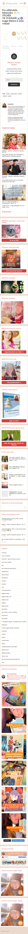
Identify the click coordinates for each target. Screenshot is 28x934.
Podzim (3, 637)
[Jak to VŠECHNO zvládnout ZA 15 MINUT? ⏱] (5, 467)
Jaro (3, 565)
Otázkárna (4, 631)
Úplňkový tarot (5, 650)
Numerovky (4, 618)
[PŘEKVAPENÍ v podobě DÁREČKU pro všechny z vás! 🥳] (5, 494)
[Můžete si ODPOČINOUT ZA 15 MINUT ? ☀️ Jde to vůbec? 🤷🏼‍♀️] (5, 476)
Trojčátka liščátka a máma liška (9, 646)
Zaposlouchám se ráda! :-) (14, 352)
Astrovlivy (4, 552)
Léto (3, 587)
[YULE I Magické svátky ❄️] (5, 485)
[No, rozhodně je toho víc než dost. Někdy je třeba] (14, 799)
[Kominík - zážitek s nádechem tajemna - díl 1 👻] (14, 167)
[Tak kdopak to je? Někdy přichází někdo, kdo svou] (14, 825)
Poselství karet (5, 640)
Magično (4, 603)
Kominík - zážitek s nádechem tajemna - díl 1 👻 (13, 177)
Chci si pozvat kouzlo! (14, 271)
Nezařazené (5, 615)
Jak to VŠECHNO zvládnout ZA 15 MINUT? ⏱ (17, 467)
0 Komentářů (7, 48)
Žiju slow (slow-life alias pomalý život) (11, 659)
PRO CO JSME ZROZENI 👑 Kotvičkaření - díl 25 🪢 (10, 202)
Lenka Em (14, 46)
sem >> (9, 121)
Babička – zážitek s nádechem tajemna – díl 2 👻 (13, 524)
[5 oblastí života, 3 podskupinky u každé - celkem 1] (14, 694)
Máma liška (4, 609)
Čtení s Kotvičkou (6, 556)
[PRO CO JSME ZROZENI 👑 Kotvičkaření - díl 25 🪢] (14, 193)
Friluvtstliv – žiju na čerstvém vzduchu (11, 559)
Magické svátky (5, 593)
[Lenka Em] (9, 3)
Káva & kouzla (5, 574)
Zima (3, 662)
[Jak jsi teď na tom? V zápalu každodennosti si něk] (14, 720)
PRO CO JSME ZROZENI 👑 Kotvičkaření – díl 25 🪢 (13, 540)
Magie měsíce (5, 606)
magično (20, 93)
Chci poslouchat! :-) (14, 382)
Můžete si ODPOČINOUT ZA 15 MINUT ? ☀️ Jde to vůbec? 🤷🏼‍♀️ (17, 476)
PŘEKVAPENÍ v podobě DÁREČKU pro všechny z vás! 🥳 (17, 493)
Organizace (4, 624)
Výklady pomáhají (6, 653)
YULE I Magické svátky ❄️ (16, 485)
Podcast (4, 634)
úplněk (9, 96)
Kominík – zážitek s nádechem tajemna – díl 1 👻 (13, 534)
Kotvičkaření (5, 577)
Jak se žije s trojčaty (6, 562)
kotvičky (7, 93)
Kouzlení (4, 584)
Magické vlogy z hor (6, 596)
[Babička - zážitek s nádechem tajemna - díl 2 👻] (14, 141)
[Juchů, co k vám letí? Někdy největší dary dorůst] (14, 746)
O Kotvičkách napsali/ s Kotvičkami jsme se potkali (14, 621)
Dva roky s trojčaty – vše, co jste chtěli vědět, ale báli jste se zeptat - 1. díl (17, 459)
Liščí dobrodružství (6, 590)
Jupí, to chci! (14, 421)
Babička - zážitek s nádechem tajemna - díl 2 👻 (13, 151)
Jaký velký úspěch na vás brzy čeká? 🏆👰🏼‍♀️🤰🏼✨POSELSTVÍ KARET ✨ (12, 519)
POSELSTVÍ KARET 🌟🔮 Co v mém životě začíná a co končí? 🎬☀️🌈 (14, 529)
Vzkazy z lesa (5, 656)
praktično (5, 96)
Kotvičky (4, 581)
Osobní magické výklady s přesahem (10, 628)
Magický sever (5, 599)
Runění (3, 643)
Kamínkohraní (5, 571)
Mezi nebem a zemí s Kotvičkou (9, 612)
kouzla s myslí (14, 93)
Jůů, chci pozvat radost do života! (14, 444)
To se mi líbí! (14, 240)
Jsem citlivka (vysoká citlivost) (9, 568)
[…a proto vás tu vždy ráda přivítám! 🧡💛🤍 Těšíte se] (14, 773)
